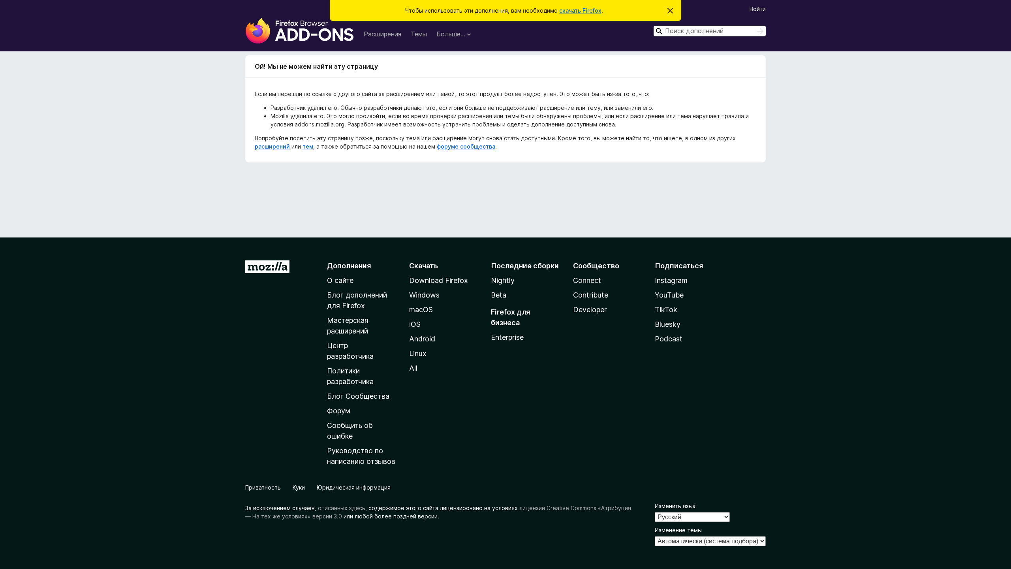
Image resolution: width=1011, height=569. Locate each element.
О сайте (340, 280)
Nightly (503, 280)
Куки (299, 487)
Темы (419, 34)
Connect (587, 280)
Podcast (668, 339)
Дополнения (349, 266)
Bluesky (667, 324)
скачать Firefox (580, 10)
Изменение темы (678, 530)
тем (308, 146)
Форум (338, 411)
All (413, 368)
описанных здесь (341, 508)
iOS (415, 324)
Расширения (382, 34)
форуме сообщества (466, 146)
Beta (498, 295)
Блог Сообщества (358, 396)
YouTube (669, 295)
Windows (424, 295)
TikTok (666, 309)
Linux (418, 353)
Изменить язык (675, 506)
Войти (758, 9)
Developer (590, 309)
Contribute (590, 295)
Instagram (671, 280)
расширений (272, 146)
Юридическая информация (354, 487)
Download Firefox (438, 280)
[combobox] (710, 31)
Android (422, 339)
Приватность (263, 487)
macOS (421, 309)
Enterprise (507, 337)
